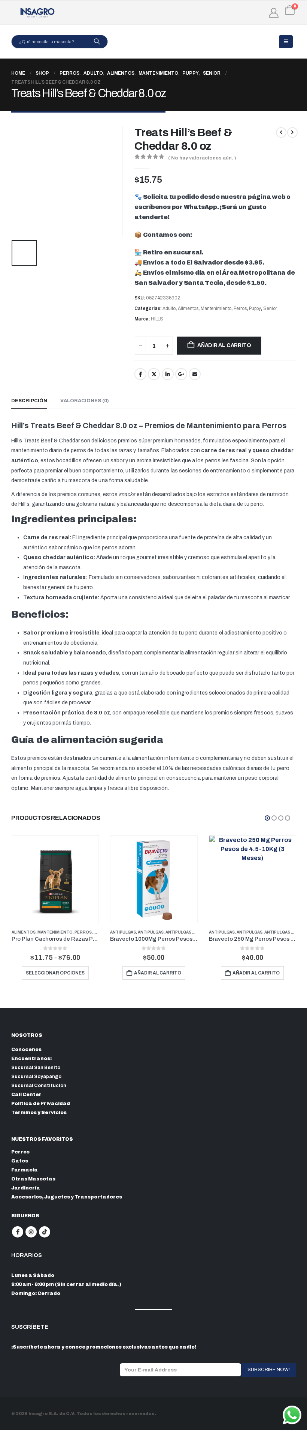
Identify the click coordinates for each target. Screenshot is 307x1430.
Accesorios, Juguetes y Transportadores (66, 1197)
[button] (286, 41)
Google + (181, 374)
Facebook (140, 374)
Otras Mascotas (33, 1179)
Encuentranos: (31, 1058)
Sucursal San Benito (35, 1067)
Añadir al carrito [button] (157, 973)
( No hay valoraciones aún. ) (202, 158)
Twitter (154, 374)
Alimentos (188, 308)
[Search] (96, 41)
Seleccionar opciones (55, 973)
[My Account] (274, 13)
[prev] (281, 132)
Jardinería (25, 1188)
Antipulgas (123, 932)
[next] (292, 132)
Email (195, 374)
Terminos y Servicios (39, 1112)
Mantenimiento (216, 308)
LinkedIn (168, 374)
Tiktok (44, 1232)
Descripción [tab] (29, 400)
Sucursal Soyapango (36, 1076)
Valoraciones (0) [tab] (84, 400)
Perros (240, 308)
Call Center (26, 1094)
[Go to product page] (55, 879)
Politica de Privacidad (40, 1103)
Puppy (255, 308)
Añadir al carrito (224, 345)
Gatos (19, 1161)
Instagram (31, 1232)
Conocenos (26, 1049)
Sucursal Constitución (38, 1085)
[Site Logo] (37, 12)
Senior (270, 308)
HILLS (157, 319)
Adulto (169, 308)
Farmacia (24, 1170)
